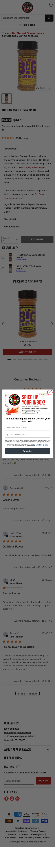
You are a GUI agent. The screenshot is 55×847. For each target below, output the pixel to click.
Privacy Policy (39, 445)
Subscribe (27, 451)
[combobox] (9, 434)
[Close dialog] (50, 392)
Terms (46, 445)
